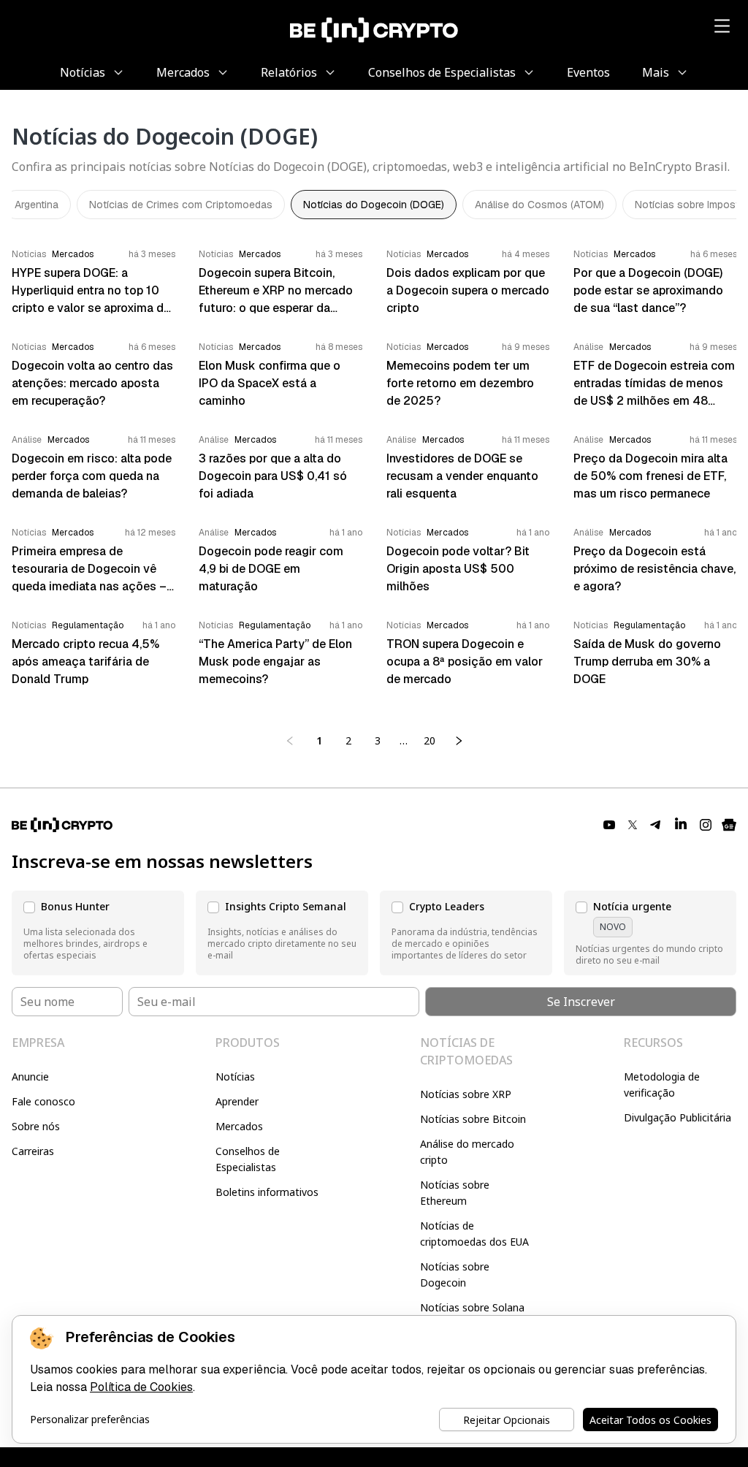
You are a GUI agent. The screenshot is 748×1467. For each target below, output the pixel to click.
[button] (98, 933)
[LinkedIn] (681, 825)
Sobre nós (36, 1126)
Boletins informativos (266, 1192)
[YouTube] (609, 825)
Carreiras (33, 1151)
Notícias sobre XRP (465, 1094)
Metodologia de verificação (662, 1085)
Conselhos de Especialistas (247, 1159)
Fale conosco (43, 1101)
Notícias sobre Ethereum (454, 1193)
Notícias (235, 1076)
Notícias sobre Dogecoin (454, 1274)
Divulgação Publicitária (677, 1117)
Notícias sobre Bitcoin (473, 1119)
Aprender (237, 1101)
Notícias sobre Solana (472, 1307)
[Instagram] (705, 825)
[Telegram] (656, 825)
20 (429, 740)
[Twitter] (632, 825)
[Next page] (458, 740)
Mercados (239, 1126)
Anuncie (30, 1076)
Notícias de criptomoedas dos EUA (474, 1234)
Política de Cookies (141, 1387)
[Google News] (729, 825)
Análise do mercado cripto (467, 1152)
